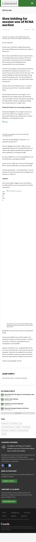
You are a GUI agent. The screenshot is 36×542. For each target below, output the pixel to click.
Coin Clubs (27, 512)
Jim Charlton (5, 430)
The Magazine (15, 512)
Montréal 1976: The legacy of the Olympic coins (19, 394)
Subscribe (24, 516)
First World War (26, 427)
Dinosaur (18, 427)
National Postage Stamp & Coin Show (17, 408)
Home (4, 512)
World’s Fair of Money (11, 399)
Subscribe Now (9, 501)
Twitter (6, 465)
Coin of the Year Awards (8, 427)
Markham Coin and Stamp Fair (14, 403)
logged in (12, 378)
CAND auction (14, 423)
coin (20, 423)
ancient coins (5, 423)
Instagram (9, 465)
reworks (4, 434)
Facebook (2, 465)
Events (4, 516)
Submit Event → (9, 481)
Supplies (13, 516)
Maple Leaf (12, 430)
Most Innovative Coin (22, 430)
